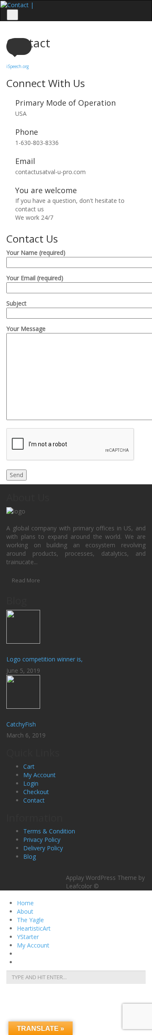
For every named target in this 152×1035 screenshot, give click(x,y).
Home (25, 903)
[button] (19, 46)
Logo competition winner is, (44, 659)
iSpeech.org (17, 66)
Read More (26, 580)
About (25, 911)
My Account (39, 775)
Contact (34, 800)
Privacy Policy (41, 840)
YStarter (28, 937)
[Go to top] (76, 869)
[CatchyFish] (76, 696)
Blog (29, 856)
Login (30, 783)
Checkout (36, 792)
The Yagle (30, 920)
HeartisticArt (34, 928)
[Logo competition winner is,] (76, 631)
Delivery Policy (43, 848)
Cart (29, 766)
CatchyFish (21, 724)
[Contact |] (17, 4)
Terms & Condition (49, 831)
